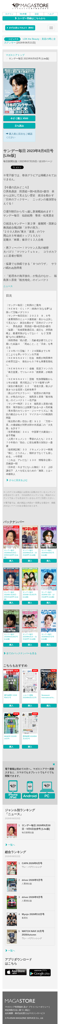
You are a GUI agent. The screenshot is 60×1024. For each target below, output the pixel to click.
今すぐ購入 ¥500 (19, 118)
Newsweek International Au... (48, 696)
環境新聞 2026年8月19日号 (30, 737)
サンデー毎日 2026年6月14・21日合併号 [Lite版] (30, 636)
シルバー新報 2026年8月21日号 (29, 696)
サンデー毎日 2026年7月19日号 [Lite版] (29, 594)
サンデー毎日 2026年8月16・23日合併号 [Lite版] (30, 552)
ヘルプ (51, 14)
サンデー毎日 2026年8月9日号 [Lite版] (48, 552)
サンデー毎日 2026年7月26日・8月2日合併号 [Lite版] (11, 595)
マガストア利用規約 (14, 1007)
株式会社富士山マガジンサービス (30, 1013)
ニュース (8, 286)
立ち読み (19, 125)
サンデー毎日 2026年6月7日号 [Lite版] (48, 636)
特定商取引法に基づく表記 (17, 1010)
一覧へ (11, 844)
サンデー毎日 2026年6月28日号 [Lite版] (11, 636)
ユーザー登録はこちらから (31, 18)
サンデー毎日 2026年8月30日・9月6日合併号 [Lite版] (11, 553)
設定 (37, 14)
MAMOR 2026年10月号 (10, 737)
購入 (11, 561)
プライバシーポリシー (38, 1007)
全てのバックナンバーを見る (21, 653)
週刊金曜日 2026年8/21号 (10, 696)
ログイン (9, 14)
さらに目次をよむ (18, 480)
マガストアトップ (15, 55)
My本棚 (23, 14)
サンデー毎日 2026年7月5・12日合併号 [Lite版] (48, 594)
